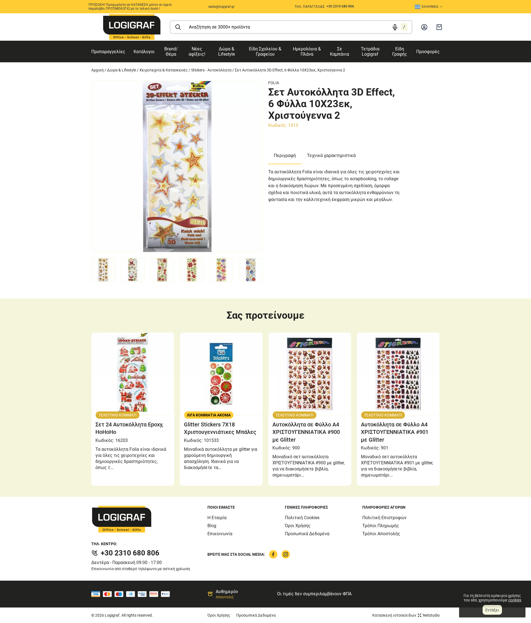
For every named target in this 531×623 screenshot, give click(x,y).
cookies (514, 600)
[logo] (131, 27)
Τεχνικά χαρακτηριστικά (331, 155)
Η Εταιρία (217, 517)
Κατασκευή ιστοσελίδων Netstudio (406, 615)
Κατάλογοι (144, 51)
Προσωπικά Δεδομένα (307, 533)
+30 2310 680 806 (130, 553)
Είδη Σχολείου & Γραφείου (265, 51)
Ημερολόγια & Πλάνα (307, 51)
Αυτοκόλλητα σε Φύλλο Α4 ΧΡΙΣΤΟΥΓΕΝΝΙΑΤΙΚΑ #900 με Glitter (306, 432)
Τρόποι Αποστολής (381, 533)
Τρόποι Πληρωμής (380, 525)
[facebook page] (273, 554)
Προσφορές (428, 51)
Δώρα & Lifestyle (226, 51)
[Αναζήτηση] (178, 27)
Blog (211, 525)
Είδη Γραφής (399, 51)
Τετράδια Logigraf (370, 51)
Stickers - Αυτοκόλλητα (211, 70)
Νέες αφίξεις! (197, 51)
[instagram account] (286, 554)
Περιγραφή (285, 155)
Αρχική (97, 70)
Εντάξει (492, 610)
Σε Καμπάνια (339, 51)
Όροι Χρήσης (298, 525)
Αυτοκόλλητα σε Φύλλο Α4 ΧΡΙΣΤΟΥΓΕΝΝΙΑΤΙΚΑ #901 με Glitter (394, 432)
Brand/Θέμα (171, 51)
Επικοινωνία (219, 533)
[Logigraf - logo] (149, 519)
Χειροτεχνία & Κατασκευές (163, 70)
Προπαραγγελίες (108, 51)
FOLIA (273, 83)
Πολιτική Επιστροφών (384, 517)
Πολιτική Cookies (302, 517)
